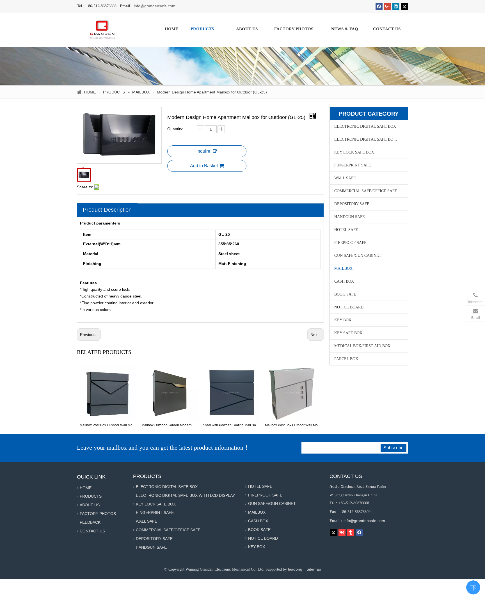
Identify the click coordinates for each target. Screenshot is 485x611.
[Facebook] (379, 6)
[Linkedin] (395, 6)
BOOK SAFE (345, 294)
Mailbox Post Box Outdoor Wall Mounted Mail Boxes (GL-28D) (293, 425)
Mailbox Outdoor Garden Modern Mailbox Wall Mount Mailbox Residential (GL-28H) (169, 425)
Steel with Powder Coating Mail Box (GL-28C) (231, 425)
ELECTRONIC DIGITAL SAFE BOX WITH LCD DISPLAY (371, 139)
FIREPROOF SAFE (350, 243)
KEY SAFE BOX (348, 333)
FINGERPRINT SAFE (352, 165)
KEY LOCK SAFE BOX (354, 152)
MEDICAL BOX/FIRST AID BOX (362, 346)
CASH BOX (344, 281)
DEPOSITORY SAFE (351, 204)
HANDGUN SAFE (349, 217)
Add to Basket (204, 165)
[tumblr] (350, 532)
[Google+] (387, 6)
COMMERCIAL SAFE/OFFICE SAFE (365, 191)
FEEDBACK (90, 522)
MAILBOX (343, 268)
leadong (295, 569)
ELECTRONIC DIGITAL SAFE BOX (365, 126)
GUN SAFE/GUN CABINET (357, 255)
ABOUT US (90, 505)
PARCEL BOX (346, 359)
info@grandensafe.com (154, 6)
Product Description (107, 210)
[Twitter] (404, 6)
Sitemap (313, 569)
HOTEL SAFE (346, 230)
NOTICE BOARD (348, 307)
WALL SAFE (345, 178)
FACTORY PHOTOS (98, 513)
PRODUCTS (91, 496)
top (473, 586)
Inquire (203, 151)
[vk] (342, 532)
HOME (85, 488)
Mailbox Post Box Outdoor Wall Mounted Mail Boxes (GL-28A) (108, 425)
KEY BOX (342, 320)
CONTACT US (92, 531)
